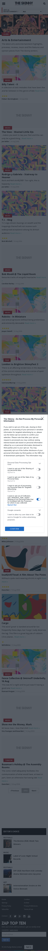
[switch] (38, 469)
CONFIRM (14, 529)
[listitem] (24, 463)
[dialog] (24, 475)
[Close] (43, 419)
